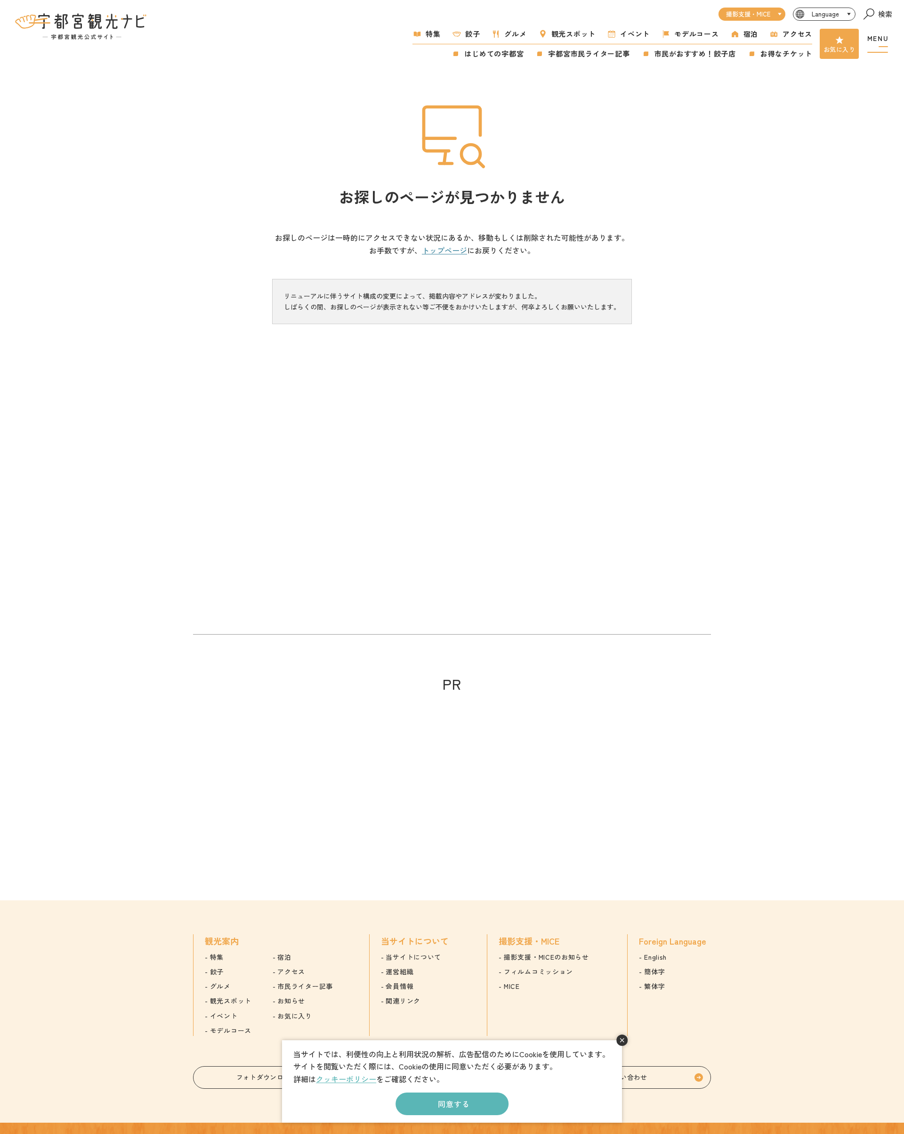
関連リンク (403, 1000)
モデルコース (696, 34)
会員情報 (399, 986)
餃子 (472, 34)
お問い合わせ (627, 1077)
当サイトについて (413, 957)
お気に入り (839, 49)
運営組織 (399, 971)
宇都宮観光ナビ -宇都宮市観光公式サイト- (82, 26)
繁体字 (654, 986)
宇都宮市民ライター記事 (589, 53)
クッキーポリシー (346, 1079)
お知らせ (291, 1000)
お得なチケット (786, 53)
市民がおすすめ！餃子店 (695, 53)
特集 (433, 34)
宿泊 (751, 34)
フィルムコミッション (538, 971)
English (655, 957)
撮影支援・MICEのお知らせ (546, 957)
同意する (453, 1104)
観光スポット (573, 34)
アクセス (797, 34)
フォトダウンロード (266, 1077)
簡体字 (654, 971)
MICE (512, 986)
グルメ (515, 34)
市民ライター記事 (305, 986)
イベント (635, 34)
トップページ (444, 250)
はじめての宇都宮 (494, 53)
